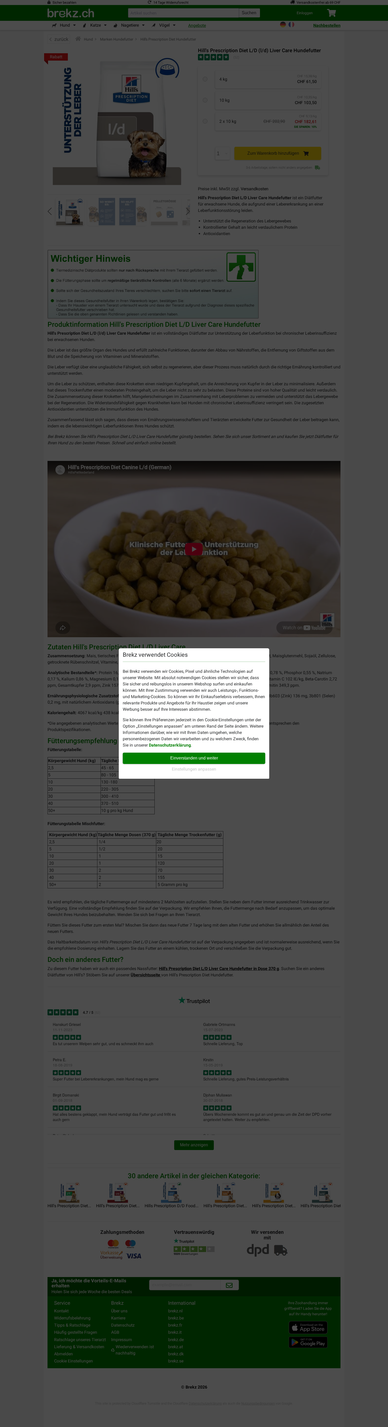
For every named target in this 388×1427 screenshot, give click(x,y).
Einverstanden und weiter (194, 758)
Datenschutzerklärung (170, 745)
